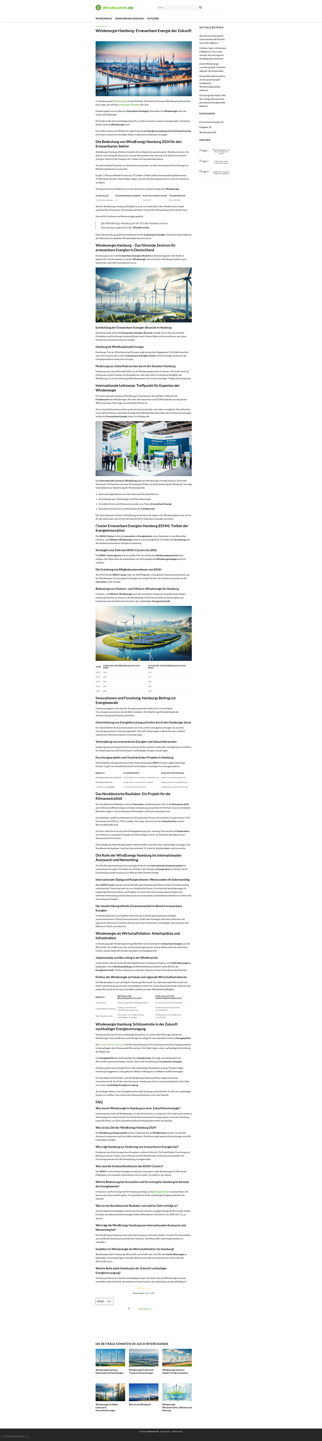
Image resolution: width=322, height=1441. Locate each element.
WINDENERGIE (104, 18)
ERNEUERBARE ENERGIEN (129, 18)
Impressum (165, 1431)
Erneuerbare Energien (210, 122)
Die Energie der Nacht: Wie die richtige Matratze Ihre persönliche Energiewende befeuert (212, 100)
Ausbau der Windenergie (112, 1044)
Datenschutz (177, 1431)
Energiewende (161, 1191)
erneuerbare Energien (129, 104)
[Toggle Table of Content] (108, 1301)
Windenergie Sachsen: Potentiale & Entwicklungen (110, 1371)
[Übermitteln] (200, 7)
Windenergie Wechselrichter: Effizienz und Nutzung (177, 1407)
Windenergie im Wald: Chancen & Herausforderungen (107, 1407)
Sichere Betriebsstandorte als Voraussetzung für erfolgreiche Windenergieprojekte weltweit (212, 83)
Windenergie (101, 26)
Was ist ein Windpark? (140, 1404)
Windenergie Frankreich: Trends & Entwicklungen (141, 1371)
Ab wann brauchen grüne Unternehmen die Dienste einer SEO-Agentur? (212, 39)
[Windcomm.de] (114, 7)
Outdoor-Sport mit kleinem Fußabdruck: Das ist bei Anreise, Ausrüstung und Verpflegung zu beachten (212, 53)
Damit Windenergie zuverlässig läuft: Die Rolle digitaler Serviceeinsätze (212, 67)
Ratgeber (203, 127)
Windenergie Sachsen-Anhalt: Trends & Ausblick (175, 1371)
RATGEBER (153, 18)
